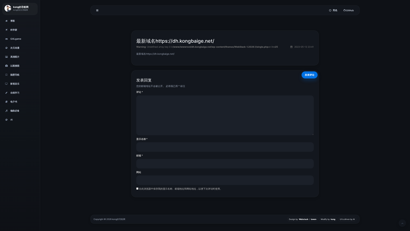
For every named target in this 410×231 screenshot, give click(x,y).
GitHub (350, 10)
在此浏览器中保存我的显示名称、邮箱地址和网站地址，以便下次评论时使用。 (180, 188)
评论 (139, 92)
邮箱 (139, 155)
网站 (138, 172)
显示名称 (142, 139)
